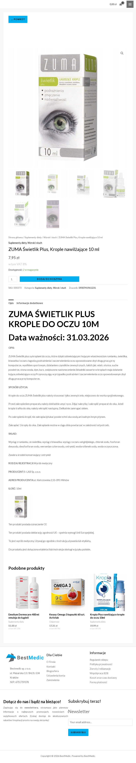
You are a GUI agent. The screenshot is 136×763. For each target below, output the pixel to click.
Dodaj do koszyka (49, 279)
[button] (122, 53)
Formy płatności (98, 682)
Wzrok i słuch (50, 237)
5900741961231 (87, 287)
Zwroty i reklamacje (100, 668)
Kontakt (50, 666)
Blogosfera (52, 671)
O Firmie (51, 662)
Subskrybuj (78, 732)
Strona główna (15, 237)
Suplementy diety (33, 237)
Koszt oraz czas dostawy (103, 677)
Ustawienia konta (55, 675)
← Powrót (18, 19)
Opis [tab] (11, 303)
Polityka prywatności (101, 664)
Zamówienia (52, 680)
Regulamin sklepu (99, 659)
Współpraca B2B (99, 673)
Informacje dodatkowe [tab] (30, 303)
